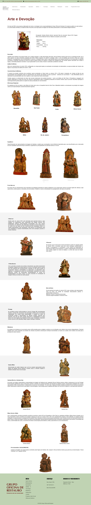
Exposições (31, 6)
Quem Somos (14, 6)
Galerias (37, 6)
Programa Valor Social (75, 6)
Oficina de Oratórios (16, 9)
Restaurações (23, 6)
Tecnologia (45, 6)
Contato (66, 6)
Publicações (59, 6)
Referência (52, 6)
